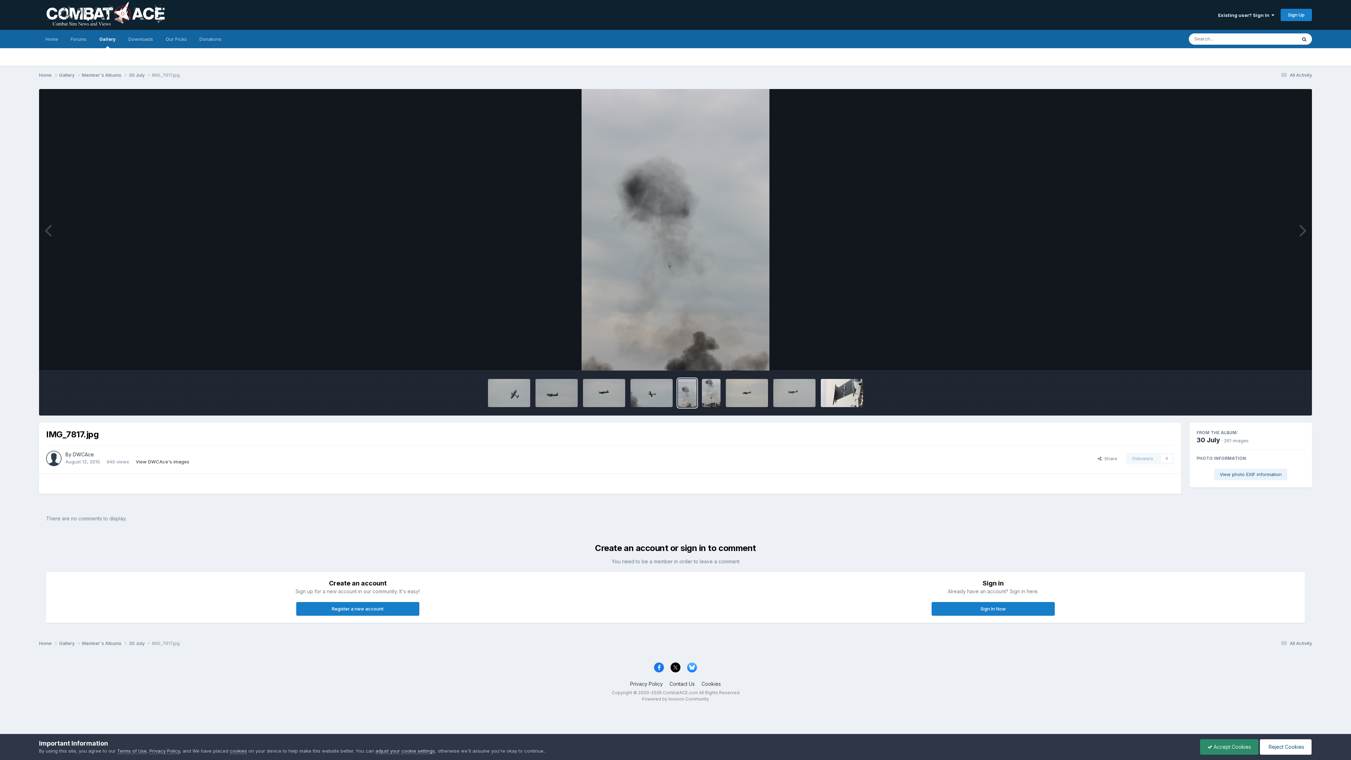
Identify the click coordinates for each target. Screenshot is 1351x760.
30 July (1208, 440)
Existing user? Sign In (1244, 15)
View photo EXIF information (1251, 474)
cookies (238, 751)
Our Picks (176, 39)
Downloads (140, 39)
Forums (79, 39)
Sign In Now (993, 609)
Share (1109, 458)
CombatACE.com (680, 692)
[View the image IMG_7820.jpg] (556, 393)
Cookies (711, 684)
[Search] (1304, 39)
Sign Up (1296, 15)
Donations (210, 39)
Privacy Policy (646, 684)
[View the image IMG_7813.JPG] (842, 393)
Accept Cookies (1231, 747)
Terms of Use (132, 751)
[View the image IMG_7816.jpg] (711, 393)
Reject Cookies (1285, 747)
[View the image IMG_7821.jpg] (509, 393)
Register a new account (357, 609)
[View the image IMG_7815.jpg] (747, 393)
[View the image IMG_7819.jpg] (604, 393)
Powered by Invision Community (675, 699)
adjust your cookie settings (405, 751)
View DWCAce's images (162, 461)
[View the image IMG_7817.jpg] (687, 393)
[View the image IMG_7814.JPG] (794, 393)
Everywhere (1274, 39)
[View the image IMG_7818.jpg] (651, 393)
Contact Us (682, 684)
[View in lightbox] (675, 229)
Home (51, 39)
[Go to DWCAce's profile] (54, 458)
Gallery (107, 39)
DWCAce (83, 454)
